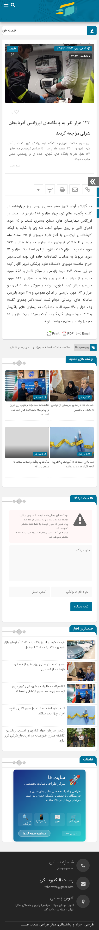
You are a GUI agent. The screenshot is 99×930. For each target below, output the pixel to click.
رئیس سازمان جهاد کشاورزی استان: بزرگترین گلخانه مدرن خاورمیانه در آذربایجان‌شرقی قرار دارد (35, 735)
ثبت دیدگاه (81, 606)
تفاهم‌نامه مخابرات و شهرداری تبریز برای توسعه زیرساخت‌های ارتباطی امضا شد (29, 410)
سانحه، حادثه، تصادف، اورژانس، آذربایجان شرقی (40, 347)
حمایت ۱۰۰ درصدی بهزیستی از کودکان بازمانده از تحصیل (39, 667)
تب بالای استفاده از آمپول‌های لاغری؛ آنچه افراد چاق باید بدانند (73, 464)
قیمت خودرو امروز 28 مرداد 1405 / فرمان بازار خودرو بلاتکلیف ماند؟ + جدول (34, 645)
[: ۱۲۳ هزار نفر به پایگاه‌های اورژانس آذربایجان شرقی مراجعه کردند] (74, 189)
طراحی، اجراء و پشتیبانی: (57, 924)
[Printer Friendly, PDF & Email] (68, 333)
